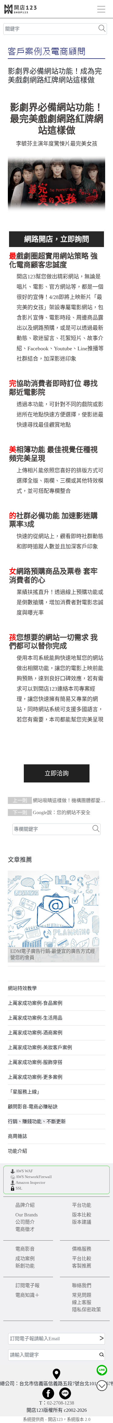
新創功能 (25, 1265)
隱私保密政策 (86, 1309)
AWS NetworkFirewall (34, 1177)
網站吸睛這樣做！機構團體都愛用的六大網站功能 (56, 801)
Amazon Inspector (30, 1182)
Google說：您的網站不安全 (51, 812)
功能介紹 (17, 1151)
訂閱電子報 (27, 1285)
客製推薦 (81, 1265)
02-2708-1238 (60, 1402)
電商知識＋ (27, 1295)
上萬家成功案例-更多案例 (35, 1077)
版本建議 (81, 1222)
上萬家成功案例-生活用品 (35, 1017)
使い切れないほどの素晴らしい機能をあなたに (56, 239)
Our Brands (26, 1214)
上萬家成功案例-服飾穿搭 (35, 1062)
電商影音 (25, 1248)
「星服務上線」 (25, 1091)
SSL (19, 1188)
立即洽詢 (57, 773)
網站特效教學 (22, 988)
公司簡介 (25, 1222)
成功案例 (25, 1258)
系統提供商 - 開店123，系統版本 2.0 (56, 1419)
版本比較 (81, 1214)
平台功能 (81, 1205)
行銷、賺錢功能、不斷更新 (37, 1121)
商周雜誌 (17, 1136)
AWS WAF (24, 1171)
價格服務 (81, 1248)
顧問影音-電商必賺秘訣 (33, 1106)
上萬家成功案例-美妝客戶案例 (40, 1047)
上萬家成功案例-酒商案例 (35, 1032)
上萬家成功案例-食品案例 (35, 1003)
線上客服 (81, 1302)
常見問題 (81, 1295)
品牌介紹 (25, 1205)
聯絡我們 (81, 1285)
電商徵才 (25, 1229)
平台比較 (81, 1258)
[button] (15, 916)
